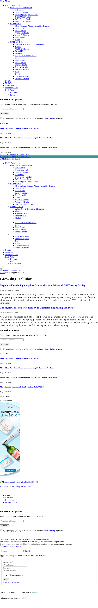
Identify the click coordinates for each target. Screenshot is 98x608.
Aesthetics (19, 28)
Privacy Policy (49, 118)
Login (12, 94)
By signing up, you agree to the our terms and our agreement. (34, 118)
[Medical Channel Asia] (10, 159)
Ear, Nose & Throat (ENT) (26, 56)
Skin (17, 72)
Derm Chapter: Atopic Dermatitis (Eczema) (32, 26)
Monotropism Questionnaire (26, 14)
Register (13, 92)
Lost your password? (11, 582)
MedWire (9, 83)
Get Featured (15, 264)
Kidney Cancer (21, 193)
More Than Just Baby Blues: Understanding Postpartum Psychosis (27, 138)
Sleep (17, 40)
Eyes (17, 58)
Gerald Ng (5, 290)
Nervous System (22, 69)
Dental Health (21, 51)
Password (7, 568)
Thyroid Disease (22, 76)
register (35, 592)
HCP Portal (9, 90)
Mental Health (21, 65)
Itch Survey (20, 10)
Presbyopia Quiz (22, 170)
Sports (17, 74)
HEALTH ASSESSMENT (21, 8)
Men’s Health (20, 30)
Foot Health (20, 37)
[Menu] (1, 268)
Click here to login (20, 605)
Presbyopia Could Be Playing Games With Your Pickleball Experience (28, 147)
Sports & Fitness (22, 35)
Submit (27, 551)
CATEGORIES (16, 42)
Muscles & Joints (22, 67)
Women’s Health (22, 33)
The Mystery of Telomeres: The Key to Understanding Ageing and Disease (37, 307)
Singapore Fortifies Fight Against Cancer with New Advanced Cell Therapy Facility (42, 285)
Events (8, 81)
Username (8, 563)
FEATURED (15, 24)
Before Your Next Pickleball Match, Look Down (19, 128)
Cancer (18, 46)
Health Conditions (12, 5)
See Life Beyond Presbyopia (26, 204)
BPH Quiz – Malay (23, 21)
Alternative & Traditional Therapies (29, 44)
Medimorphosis (11, 88)
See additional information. (11, 546)
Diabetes (18, 53)
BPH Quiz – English (23, 19)
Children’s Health (22, 49)
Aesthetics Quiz (21, 12)
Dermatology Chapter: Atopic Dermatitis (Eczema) (35, 186)
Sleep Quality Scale (23, 17)
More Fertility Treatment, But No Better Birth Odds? (22, 387)
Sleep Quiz (19, 174)
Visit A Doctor (11, 85)
